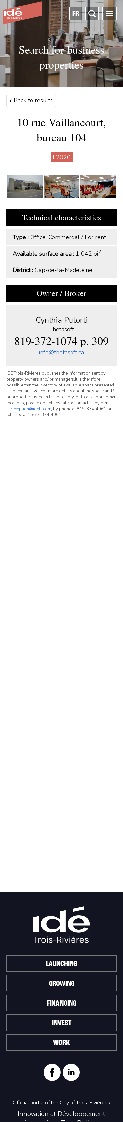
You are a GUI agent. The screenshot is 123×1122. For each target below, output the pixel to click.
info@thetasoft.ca (61, 352)
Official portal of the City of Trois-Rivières (60, 1102)
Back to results (32, 100)
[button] (109, 13)
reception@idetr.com (31, 409)
